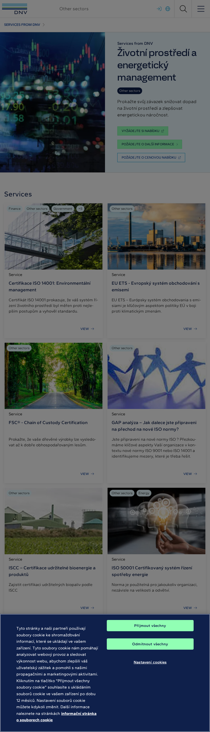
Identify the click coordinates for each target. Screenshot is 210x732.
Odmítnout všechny (150, 644)
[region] (105, 673)
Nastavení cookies (150, 662)
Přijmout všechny (150, 625)
